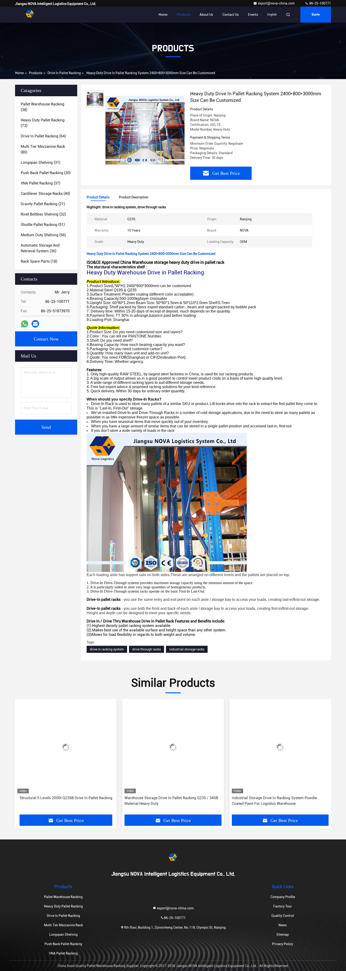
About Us (206, 14)
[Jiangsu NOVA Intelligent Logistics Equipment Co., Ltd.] (30, 14)
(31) (40, 162)
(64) (43, 136)
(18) (39, 261)
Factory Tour (282, 906)
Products (183, 14)
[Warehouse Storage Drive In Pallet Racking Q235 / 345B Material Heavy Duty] (65, 747)
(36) (40, 248)
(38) (42, 107)
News (282, 925)
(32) (43, 214)
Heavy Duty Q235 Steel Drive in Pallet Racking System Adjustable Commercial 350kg (277, 801)
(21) (43, 204)
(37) (40, 183)
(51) (43, 224)
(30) (46, 173)
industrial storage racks (186, 649)
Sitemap (282, 934)
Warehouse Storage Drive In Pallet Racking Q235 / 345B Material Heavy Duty (64, 801)
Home (163, 14)
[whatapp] (24, 324)
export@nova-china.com (276, 3)
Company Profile (282, 897)
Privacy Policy (282, 944)
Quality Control (282, 916)
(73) (42, 123)
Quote (316, 14)
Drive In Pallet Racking (64, 73)
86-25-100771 (320, 3)
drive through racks (146, 649)
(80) (43, 149)
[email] (35, 324)
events (253, 14)
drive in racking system (107, 649)
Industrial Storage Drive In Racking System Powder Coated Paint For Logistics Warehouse (167, 801)
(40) (45, 193)
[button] (23, 758)
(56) (43, 235)
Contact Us (230, 14)
